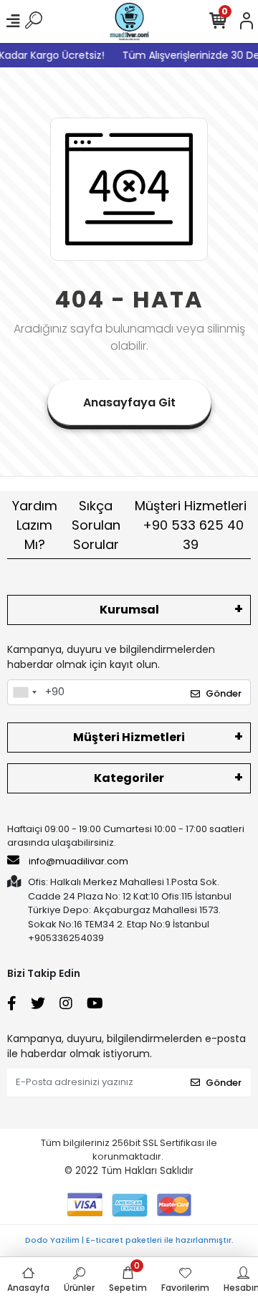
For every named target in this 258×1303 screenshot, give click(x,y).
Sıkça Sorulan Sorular (96, 525)
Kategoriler (129, 778)
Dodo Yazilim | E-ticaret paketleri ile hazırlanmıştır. (129, 1240)
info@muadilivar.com (77, 861)
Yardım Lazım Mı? (34, 525)
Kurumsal (129, 609)
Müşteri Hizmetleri (191, 525)
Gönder (224, 693)
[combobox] (24, 692)
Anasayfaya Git (129, 402)
